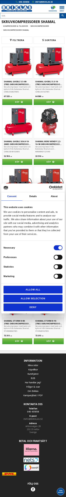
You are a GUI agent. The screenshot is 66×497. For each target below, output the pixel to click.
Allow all (33, 289)
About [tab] (54, 196)
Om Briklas (33, 391)
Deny (33, 307)
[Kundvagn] (52, 7)
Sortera (50, 40)
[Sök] (62, 15)
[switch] (58, 257)
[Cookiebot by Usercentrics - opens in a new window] (49, 188)
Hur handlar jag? (33, 382)
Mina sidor (33, 365)
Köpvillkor (33, 369)
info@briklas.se (44, 2)
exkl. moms (60, 491)
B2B (33, 378)
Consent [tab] (11, 196)
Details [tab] (33, 196)
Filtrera (18, 40)
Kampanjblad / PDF (33, 395)
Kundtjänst (33, 373)
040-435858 (24, 2)
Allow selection (33, 298)
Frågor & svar (33, 386)
